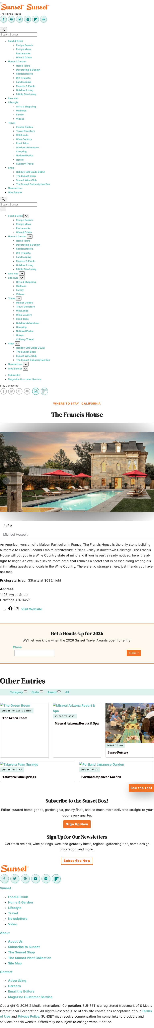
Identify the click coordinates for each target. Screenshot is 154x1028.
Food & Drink (15, 40)
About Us (15, 941)
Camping (21, 151)
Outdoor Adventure (27, 147)
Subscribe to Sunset (24, 947)
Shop (11, 167)
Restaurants (23, 53)
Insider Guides (24, 126)
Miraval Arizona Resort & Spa (77, 723)
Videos (20, 118)
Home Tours (23, 65)
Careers (14, 986)
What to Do (115, 745)
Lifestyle (13, 102)
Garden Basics (24, 73)
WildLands (22, 135)
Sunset (5, 888)
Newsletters (15, 188)
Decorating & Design (28, 69)
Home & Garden (17, 61)
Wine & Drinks (24, 57)
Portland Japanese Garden (101, 777)
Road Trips (22, 143)
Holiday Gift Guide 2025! (30, 171)
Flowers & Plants (25, 86)
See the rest (141, 788)
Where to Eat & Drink (17, 711)
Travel (11, 122)
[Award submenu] (59, 691)
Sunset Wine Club (26, 180)
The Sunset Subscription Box (33, 184)
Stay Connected (9, 385)
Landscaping (23, 81)
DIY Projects (23, 77)
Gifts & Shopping (26, 106)
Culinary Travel (24, 163)
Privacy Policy (28, 1016)
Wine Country (24, 139)
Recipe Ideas (23, 49)
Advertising (17, 980)
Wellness (21, 110)
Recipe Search (24, 45)
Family (20, 114)
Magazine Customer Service (24, 379)
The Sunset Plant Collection (29, 958)
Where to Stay (65, 716)
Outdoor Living (24, 90)
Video (12, 924)
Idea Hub (13, 98)
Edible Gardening (26, 94)
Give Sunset (15, 192)
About (5, 933)
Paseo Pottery (118, 752)
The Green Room (14, 718)
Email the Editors (21, 991)
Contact (6, 972)
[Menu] (1, 2)
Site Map (15, 963)
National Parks (24, 155)
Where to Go (89, 770)
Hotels (20, 159)
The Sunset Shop (26, 175)
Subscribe (14, 374)
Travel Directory (25, 131)
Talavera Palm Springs (19, 777)
